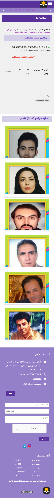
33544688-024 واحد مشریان (30, 375)
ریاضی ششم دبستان (21, 32)
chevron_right (50, 10)
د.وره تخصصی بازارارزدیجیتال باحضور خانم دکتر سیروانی (27, 10)
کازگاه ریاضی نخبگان (25, 30)
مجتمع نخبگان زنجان (43, 4)
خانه (35, 30)
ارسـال (44, 439)
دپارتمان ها (43, 18)
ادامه (10, 393)
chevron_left (3, 10)
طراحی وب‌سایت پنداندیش (27, 492)
